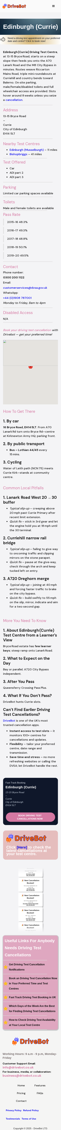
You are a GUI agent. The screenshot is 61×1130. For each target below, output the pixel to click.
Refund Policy (31, 1110)
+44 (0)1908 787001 (17, 298)
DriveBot (9, 721)
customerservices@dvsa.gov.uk (25, 288)
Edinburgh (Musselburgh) (27, 150)
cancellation (14, 100)
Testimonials (13, 1118)
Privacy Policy (13, 1110)
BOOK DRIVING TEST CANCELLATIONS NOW (30, 817)
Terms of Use (29, 1118)
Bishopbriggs (18, 154)
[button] (53, 6)
